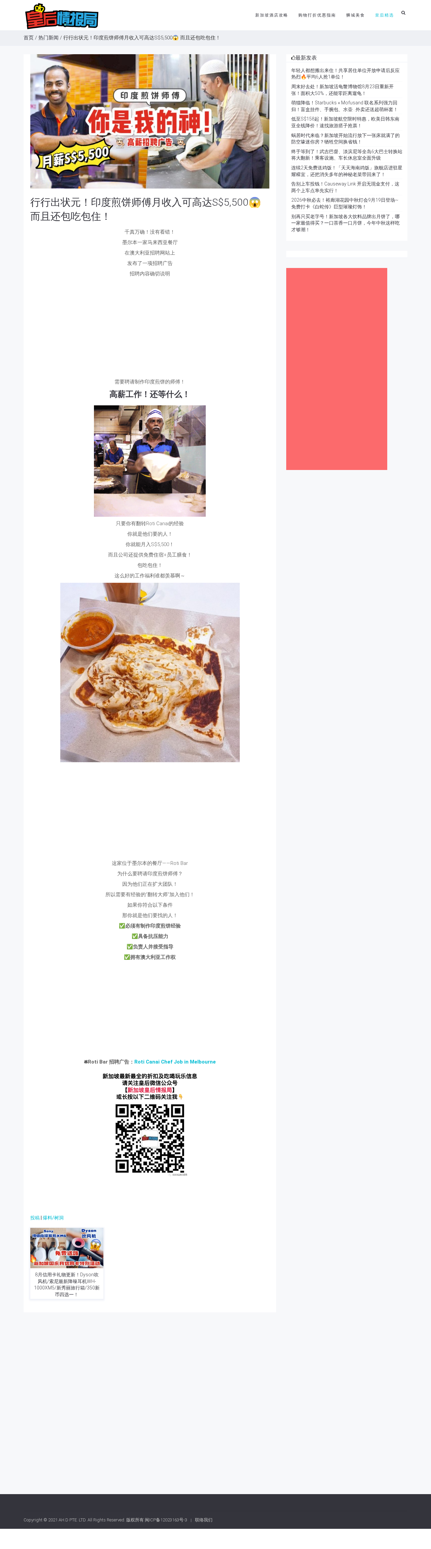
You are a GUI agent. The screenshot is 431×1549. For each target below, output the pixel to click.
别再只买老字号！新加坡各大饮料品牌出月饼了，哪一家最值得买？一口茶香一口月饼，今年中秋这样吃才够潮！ (345, 223)
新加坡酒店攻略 (271, 15)
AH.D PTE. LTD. (73, 1519)
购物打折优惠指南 (317, 15)
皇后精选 (384, 15)
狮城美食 (355, 15)
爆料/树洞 (53, 1217)
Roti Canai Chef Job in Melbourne (175, 1062)
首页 (29, 38)
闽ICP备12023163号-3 (166, 1519)
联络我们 (203, 1519)
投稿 (35, 1217)
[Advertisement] (149, 328)
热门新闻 (48, 38)
